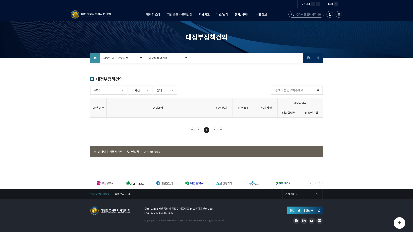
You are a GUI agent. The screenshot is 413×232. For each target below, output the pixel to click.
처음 (192, 130)
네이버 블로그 (319, 221)
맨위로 (399, 223)
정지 (315, 183)
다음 (215, 130)
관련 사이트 (291, 194)
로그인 (330, 14)
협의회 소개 (153, 14)
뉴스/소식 (222, 14)
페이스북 (296, 221)
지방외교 (204, 14)
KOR (330, 3)
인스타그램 (304, 221)
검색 (292, 14)
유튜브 (311, 221)
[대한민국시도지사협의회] (91, 14)
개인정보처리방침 (100, 194)
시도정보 (261, 14)
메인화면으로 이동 (95, 58)
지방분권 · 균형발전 (179, 14)
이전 (198, 130)
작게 (318, 4)
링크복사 (318, 58)
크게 (313, 4)
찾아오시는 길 (122, 194)
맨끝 (221, 130)
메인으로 (110, 211)
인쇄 (308, 58)
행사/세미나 (242, 14)
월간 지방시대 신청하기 (302, 210)
